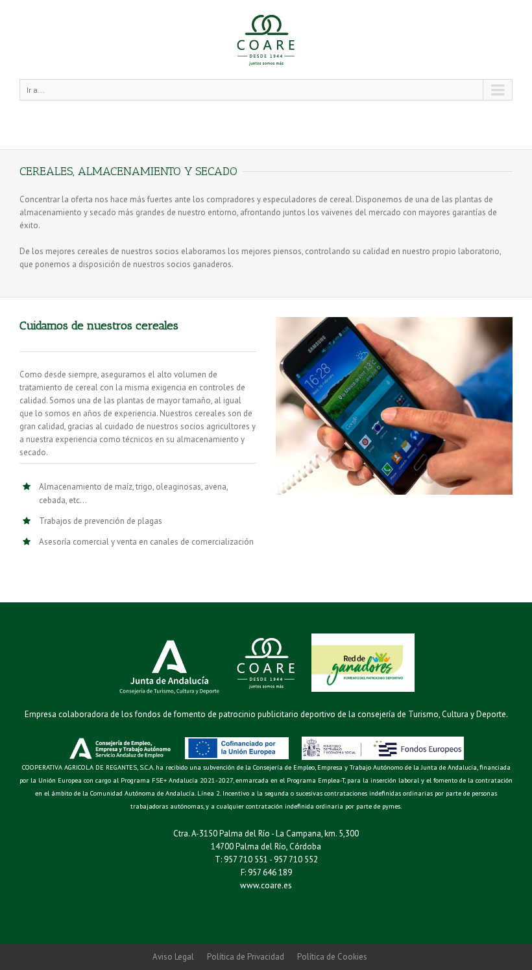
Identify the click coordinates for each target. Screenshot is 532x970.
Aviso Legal (173, 956)
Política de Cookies (332, 956)
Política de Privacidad (245, 956)
